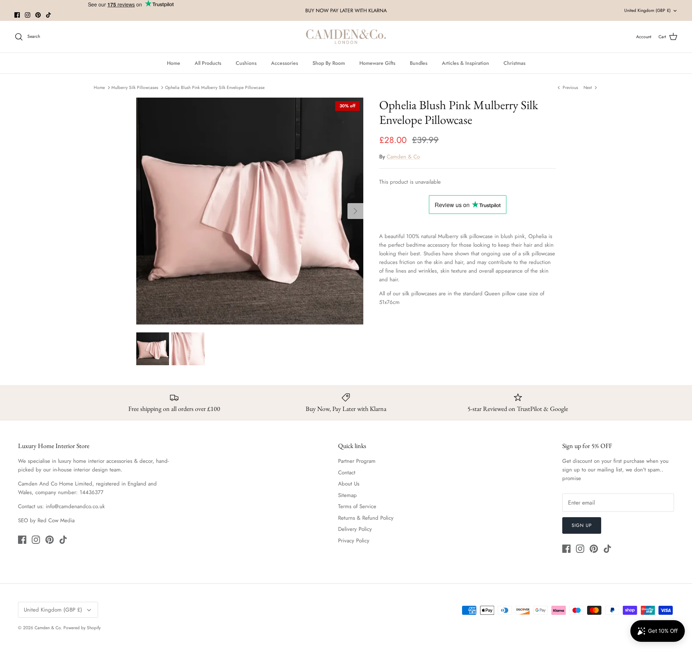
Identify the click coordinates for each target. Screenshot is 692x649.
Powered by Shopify (82, 628)
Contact (346, 472)
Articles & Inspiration (465, 63)
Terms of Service (357, 506)
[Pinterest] (38, 15)
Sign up (582, 525)
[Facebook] (17, 15)
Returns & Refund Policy (366, 518)
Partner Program (357, 461)
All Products (208, 63)
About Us (348, 484)
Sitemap (347, 495)
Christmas (514, 63)
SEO (23, 520)
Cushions (246, 63)
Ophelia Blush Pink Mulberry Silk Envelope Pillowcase (215, 87)
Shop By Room (328, 63)
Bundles (418, 63)
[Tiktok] (48, 15)
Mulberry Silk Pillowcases (134, 87)
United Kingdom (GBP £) (647, 10)
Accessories (284, 63)
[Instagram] (27, 15)
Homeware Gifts (377, 63)
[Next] (355, 211)
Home (173, 63)
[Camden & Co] (346, 36)
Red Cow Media (56, 520)
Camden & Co (403, 157)
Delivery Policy (355, 529)
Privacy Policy (353, 541)
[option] (249, 211)
